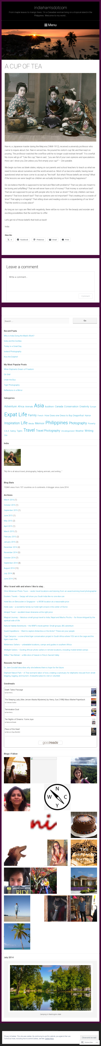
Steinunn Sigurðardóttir (13, 732)
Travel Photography (48, 430)
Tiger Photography (12, 385)
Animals (29, 406)
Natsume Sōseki (11, 722)
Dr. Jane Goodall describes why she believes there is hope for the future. (34, 668)
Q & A (6, 431)
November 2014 (10, 552)
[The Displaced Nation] (84, 853)
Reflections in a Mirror (13, 390)
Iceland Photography (12, 351)
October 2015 (9, 505)
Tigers (19, 431)
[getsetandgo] (17, 798)
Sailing (13, 431)
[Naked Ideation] (44, 825)
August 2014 (9, 568)
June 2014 (8, 579)
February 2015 (10, 537)
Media (31, 423)
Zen (5, 435)
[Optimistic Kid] (84, 909)
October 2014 (9, 558)
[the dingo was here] (17, 853)
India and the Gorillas (13, 341)
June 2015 (8, 515)
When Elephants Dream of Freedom (19, 369)
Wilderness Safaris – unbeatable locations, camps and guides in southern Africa (38, 645)
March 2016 (9, 500)
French (40, 416)
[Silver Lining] (17, 881)
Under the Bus (10, 380)
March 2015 (9, 531)
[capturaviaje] (57, 909)
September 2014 (11, 563)
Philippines (57, 422)
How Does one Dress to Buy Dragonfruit (64, 415)
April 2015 (8, 526)
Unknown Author (11, 702)
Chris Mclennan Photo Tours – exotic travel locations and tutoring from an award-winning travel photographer (50, 591)
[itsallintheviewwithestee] (17, 909)
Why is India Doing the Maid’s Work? (19, 336)
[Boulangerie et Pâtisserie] (84, 825)
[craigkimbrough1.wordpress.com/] (44, 770)
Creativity (84, 406)
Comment (85, 296)
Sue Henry (9, 692)
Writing (89, 430)
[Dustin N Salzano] (84, 881)
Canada (59, 406)
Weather (79, 431)
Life (24, 422)
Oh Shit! (7, 374)
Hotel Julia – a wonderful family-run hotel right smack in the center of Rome (35, 607)
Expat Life (15, 414)
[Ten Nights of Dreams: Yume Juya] (93, 725)
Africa (21, 406)
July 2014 (8, 573)
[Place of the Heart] (93, 735)
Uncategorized (67, 431)
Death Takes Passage (14, 690)
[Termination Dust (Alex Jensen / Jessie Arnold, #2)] (93, 716)
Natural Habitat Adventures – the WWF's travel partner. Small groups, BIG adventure (38, 626)
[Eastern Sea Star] (17, 937)
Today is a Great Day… (13, 346)
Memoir (39, 423)
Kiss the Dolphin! (11, 357)
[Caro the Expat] (84, 770)
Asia (39, 406)
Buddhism (49, 406)
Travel (29, 430)
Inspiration (12, 423)
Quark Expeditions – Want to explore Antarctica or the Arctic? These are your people (39, 631)
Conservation (71, 406)
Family (32, 415)
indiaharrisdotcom (50, 7)
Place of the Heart (12, 729)
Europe (93, 407)
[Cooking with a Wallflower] (17, 770)
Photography (78, 423)
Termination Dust (12, 709)
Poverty (91, 423)
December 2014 (10, 547)
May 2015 (8, 521)
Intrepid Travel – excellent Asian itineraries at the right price (28, 612)
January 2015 (9, 542)
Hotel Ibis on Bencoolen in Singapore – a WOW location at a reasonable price (36, 602)
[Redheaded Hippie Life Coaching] (57, 797)
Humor (88, 415)
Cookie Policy (49, 1039)
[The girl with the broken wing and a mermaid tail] (57, 853)
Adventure (10, 406)
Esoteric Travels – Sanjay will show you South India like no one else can (34, 596)
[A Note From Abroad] (44, 881)
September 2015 (11, 510)
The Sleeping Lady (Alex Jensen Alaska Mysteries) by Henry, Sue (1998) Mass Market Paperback (45, 700)
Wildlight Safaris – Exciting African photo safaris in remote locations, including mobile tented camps (46, 650)
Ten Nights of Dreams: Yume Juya (19, 719)
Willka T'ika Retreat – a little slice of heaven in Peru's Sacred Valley (31, 655)
